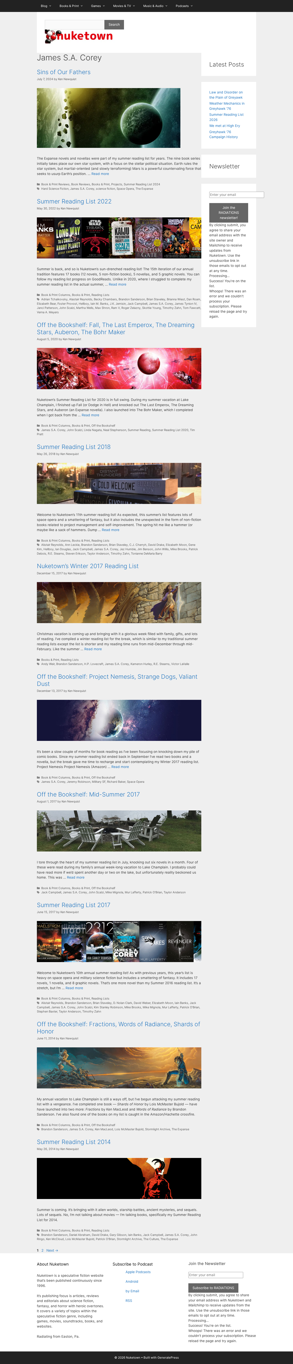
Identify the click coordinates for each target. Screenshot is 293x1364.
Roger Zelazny (131, 307)
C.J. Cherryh (137, 544)
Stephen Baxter (47, 1011)
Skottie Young (151, 307)
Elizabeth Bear (46, 303)
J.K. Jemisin (118, 303)
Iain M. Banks (99, 303)
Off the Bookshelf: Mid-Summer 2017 (88, 794)
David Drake (156, 544)
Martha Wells (84, 307)
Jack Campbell (137, 303)
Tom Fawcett (191, 307)
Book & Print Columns (55, 295)
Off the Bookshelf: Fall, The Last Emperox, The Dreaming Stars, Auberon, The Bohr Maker (116, 328)
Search (114, 25)
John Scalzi (67, 307)
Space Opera (125, 188)
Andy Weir (48, 664)
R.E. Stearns (56, 553)
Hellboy (84, 303)
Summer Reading (139, 430)
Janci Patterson (47, 307)
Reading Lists (100, 295)
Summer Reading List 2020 (170, 430)
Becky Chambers (105, 299)
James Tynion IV (186, 303)
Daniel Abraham (79, 1234)
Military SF (98, 781)
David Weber (142, 1003)
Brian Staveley (155, 299)
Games (96, 6)
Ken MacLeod (104, 1129)
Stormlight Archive (157, 1129)
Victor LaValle (180, 664)
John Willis (161, 549)
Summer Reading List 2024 (142, 184)
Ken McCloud (55, 1239)
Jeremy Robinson (78, 781)
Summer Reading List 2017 (73, 904)
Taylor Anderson (98, 553)
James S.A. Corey (82, 188)
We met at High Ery (224, 126)
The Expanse (144, 188)
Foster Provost (67, 303)
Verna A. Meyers (48, 312)
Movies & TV (122, 6)
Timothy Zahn (171, 307)
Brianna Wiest (176, 299)
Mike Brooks (178, 549)
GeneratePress (168, 1357)
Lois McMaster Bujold (129, 1129)
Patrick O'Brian (152, 892)
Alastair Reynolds (80, 299)
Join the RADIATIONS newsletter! (229, 213)
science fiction (105, 188)
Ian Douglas (63, 549)
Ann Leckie (72, 544)
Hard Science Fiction (55, 188)
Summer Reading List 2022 (74, 201)
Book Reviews (80, 184)
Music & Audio (153, 6)
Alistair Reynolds (52, 544)
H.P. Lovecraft (93, 664)
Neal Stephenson (114, 430)
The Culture (151, 1239)
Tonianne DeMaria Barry (146, 553)
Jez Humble (128, 549)
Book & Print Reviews (55, 184)
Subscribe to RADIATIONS (213, 1288)
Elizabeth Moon (176, 544)
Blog (44, 6)
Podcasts (182, 6)
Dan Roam (193, 299)
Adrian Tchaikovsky (54, 299)
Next (52, 1250)
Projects (116, 184)
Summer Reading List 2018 (74, 446)
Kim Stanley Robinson (108, 1007)
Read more (100, 174)
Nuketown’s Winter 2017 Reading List (88, 566)
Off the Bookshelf (103, 425)
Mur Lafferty (133, 892)
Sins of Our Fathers (63, 72)
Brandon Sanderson (132, 299)
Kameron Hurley (141, 664)
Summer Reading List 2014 (74, 1141)
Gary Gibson (118, 1234)
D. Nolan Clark (122, 1003)
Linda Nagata (93, 430)
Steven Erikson (76, 553)
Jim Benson (145, 549)
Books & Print (69, 6)
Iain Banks (181, 1003)
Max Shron (102, 307)
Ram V (115, 307)
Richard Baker (116, 781)
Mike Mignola (114, 892)
